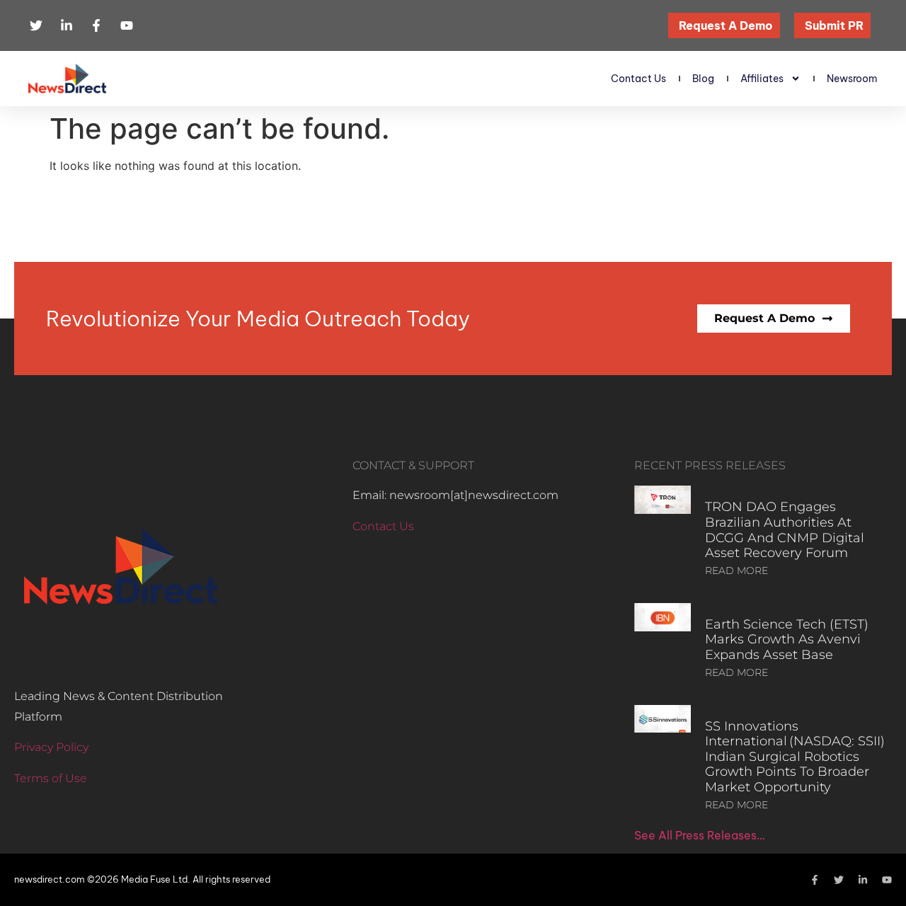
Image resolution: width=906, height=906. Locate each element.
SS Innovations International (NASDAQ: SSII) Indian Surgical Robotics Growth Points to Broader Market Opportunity (795, 756)
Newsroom (852, 78)
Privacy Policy (51, 747)
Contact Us (638, 78)
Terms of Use (50, 778)
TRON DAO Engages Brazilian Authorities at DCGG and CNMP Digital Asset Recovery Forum (784, 530)
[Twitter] (839, 880)
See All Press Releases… (699, 835)
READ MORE (736, 570)
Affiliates (762, 78)
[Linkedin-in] (863, 880)
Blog (703, 78)
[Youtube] (887, 880)
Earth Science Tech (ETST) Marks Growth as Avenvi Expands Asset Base (786, 640)
